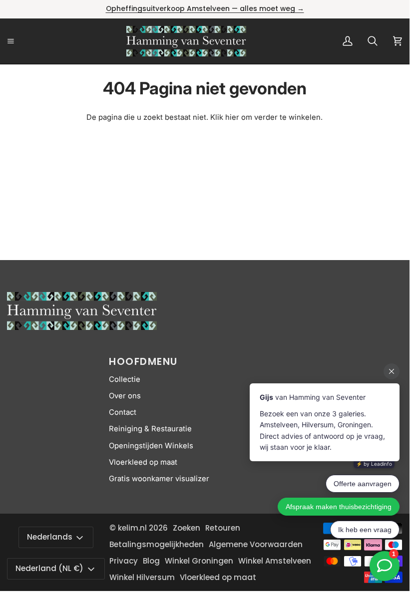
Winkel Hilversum (142, 577)
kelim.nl (132, 528)
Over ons (125, 395)
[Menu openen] (22, 41)
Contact (122, 412)
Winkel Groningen (199, 561)
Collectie (124, 379)
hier (232, 117)
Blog (151, 561)
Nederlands (49, 537)
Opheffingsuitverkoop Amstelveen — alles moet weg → (205, 8)
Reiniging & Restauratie (150, 428)
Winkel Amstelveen (274, 561)
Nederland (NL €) (49, 568)
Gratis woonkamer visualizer (159, 478)
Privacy (123, 561)
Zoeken (186, 528)
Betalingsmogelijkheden (156, 544)
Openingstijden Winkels (151, 445)
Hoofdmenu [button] (143, 361)
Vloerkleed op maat (143, 462)
